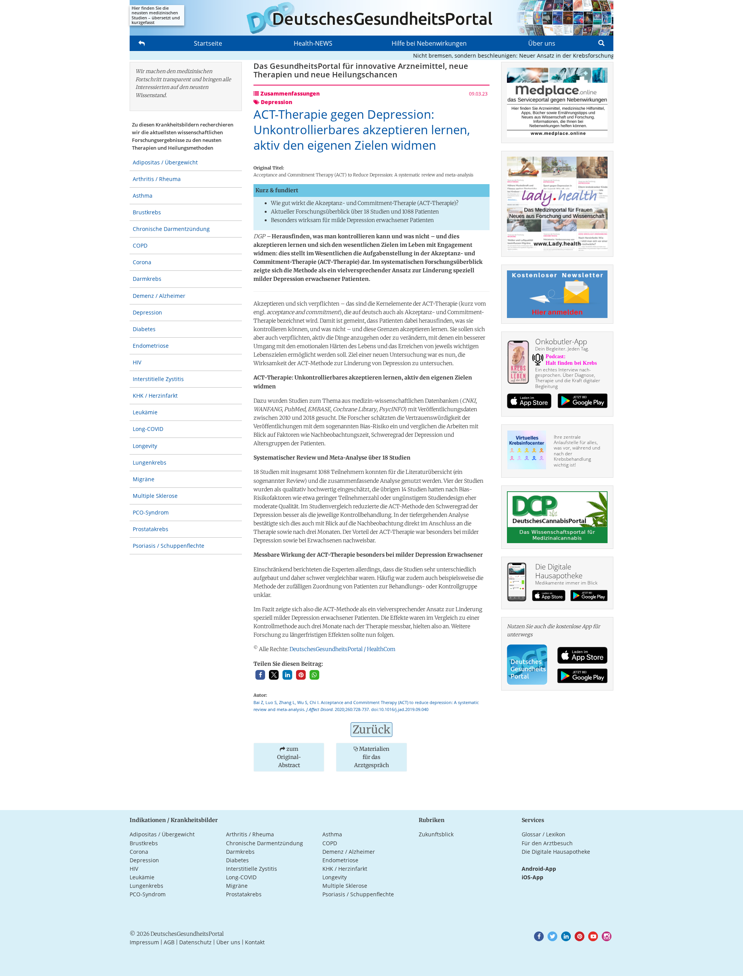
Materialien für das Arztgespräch (371, 757)
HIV (137, 362)
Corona (142, 262)
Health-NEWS (313, 43)
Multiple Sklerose (155, 495)
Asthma (142, 195)
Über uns (541, 43)
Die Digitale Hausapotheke (556, 851)
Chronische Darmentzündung (171, 228)
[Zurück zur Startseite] (371, 18)
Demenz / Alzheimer (159, 295)
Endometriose (151, 345)
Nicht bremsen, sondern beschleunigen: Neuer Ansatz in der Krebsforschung (498, 55)
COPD (140, 245)
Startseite (208, 43)
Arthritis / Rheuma (157, 179)
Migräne (143, 479)
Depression (147, 312)
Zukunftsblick (436, 834)
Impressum (144, 942)
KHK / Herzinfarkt (155, 395)
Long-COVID (148, 428)
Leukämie (145, 412)
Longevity (145, 446)
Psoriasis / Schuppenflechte (168, 545)
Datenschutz (195, 942)
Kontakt (255, 942)
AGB (169, 942)
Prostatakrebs (150, 529)
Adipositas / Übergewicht (165, 162)
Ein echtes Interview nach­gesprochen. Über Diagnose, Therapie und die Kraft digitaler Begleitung (567, 378)
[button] (260, 675)
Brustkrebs (147, 212)
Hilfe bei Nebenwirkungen (429, 43)
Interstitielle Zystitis (158, 379)
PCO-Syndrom (151, 512)
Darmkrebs (147, 278)
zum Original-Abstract (289, 757)
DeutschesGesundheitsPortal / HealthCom (342, 649)
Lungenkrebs (149, 462)
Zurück (371, 730)
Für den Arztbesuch (547, 843)
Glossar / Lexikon (543, 834)
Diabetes (144, 329)
